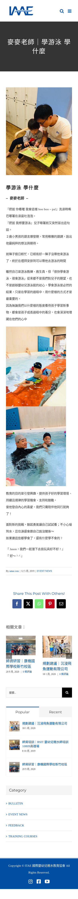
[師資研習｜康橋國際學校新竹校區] (21, 637)
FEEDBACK (16, 825)
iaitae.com (14, 571)
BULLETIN (15, 803)
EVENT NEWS (44, 571)
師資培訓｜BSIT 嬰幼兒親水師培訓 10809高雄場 (45, 744)
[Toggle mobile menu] (70, 11)
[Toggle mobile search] (62, 11)
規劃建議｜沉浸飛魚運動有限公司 (44, 723)
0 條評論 (27, 671)
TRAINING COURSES (22, 836)
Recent (55, 712)
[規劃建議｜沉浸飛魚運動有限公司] (57, 637)
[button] (9, 656)
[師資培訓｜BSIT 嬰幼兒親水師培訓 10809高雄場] (14, 743)
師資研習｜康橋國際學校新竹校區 (44, 764)
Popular (22, 712)
